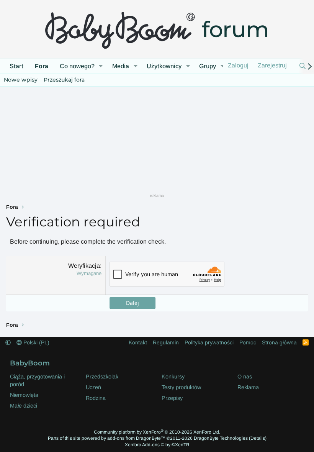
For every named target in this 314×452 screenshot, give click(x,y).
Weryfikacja (84, 265)
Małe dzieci (23, 406)
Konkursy (173, 376)
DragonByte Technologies (221, 438)
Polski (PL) (35, 342)
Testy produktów (181, 387)
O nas (244, 376)
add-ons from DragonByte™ (136, 438)
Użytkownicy (164, 66)
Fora (41, 66)
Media (120, 66)
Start (16, 66)
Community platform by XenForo (157, 432)
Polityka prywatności (209, 342)
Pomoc (247, 342)
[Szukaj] (302, 66)
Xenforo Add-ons (157, 444)
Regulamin (166, 342)
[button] (100, 66)
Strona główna (279, 342)
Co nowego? (77, 66)
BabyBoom (30, 363)
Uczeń (93, 387)
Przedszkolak (102, 376)
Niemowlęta (24, 395)
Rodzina (96, 398)
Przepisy (172, 398)
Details (257, 438)
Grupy (207, 66)
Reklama (248, 387)
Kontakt (138, 342)
